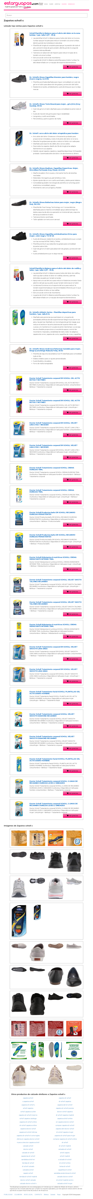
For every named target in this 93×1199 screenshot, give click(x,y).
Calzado (52, 1194)
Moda (46, 4)
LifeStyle (57, 4)
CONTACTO (38, 1194)
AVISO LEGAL (28, 1194)
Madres (64, 4)
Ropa (58, 1194)
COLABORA (18, 1194)
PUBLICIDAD (8, 1194)
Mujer (51, 4)
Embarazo (71, 4)
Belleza (46, 1194)
